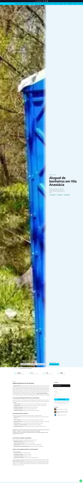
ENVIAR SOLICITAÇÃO (61, 399)
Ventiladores (70, 3)
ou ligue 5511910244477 (52, 362)
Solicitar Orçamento (54, 364)
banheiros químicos (44, 393)
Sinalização (61, 3)
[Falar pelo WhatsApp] (81, 481)
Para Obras (55, 3)
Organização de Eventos (47, 3)
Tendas (65, 3)
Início (13, 368)
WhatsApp (55, 391)
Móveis (40, 3)
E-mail (55, 395)
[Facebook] (45, 1)
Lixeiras (36, 3)
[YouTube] (47, 1)
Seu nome (55, 388)
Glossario (75, 3)
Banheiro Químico (26, 3)
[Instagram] (43, 1)
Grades (32, 3)
